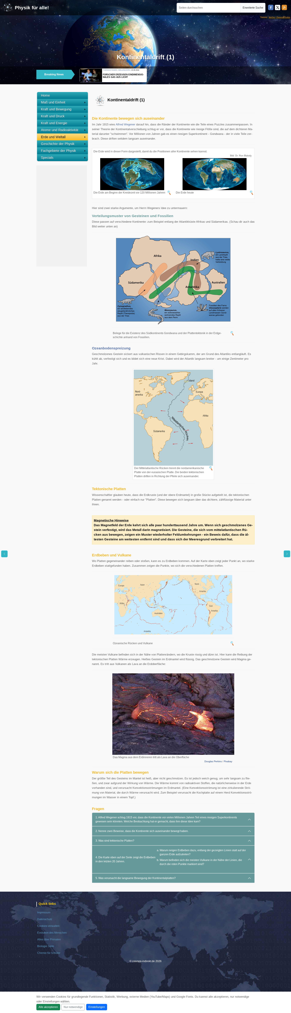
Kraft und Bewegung (56, 109)
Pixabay (228, 761)
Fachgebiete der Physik (58, 151)
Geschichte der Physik (57, 144)
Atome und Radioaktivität (59, 130)
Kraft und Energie (54, 123)
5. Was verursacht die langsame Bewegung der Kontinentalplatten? (135, 878)
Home (45, 95)
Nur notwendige (73, 1007)
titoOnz (272, 17)
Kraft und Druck (52, 116)
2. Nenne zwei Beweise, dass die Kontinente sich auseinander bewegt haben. (141, 831)
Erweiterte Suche (253, 7)
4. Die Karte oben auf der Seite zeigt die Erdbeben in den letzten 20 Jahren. (170, 857)
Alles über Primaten (49, 939)
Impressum (43, 912)
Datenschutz (44, 919)
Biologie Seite (45, 946)
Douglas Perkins (213, 761)
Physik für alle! (32, 7)
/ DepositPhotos (283, 17)
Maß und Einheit (53, 102)
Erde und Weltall (53, 137)
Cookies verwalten (48, 926)
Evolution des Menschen (52, 932)
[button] (245, 74)
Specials (47, 157)
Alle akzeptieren (48, 1007)
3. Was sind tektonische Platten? (114, 840)
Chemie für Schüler (48, 952)
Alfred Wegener (125, 124)
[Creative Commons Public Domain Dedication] (233, 761)
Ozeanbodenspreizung (111, 348)
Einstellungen (96, 1007)
